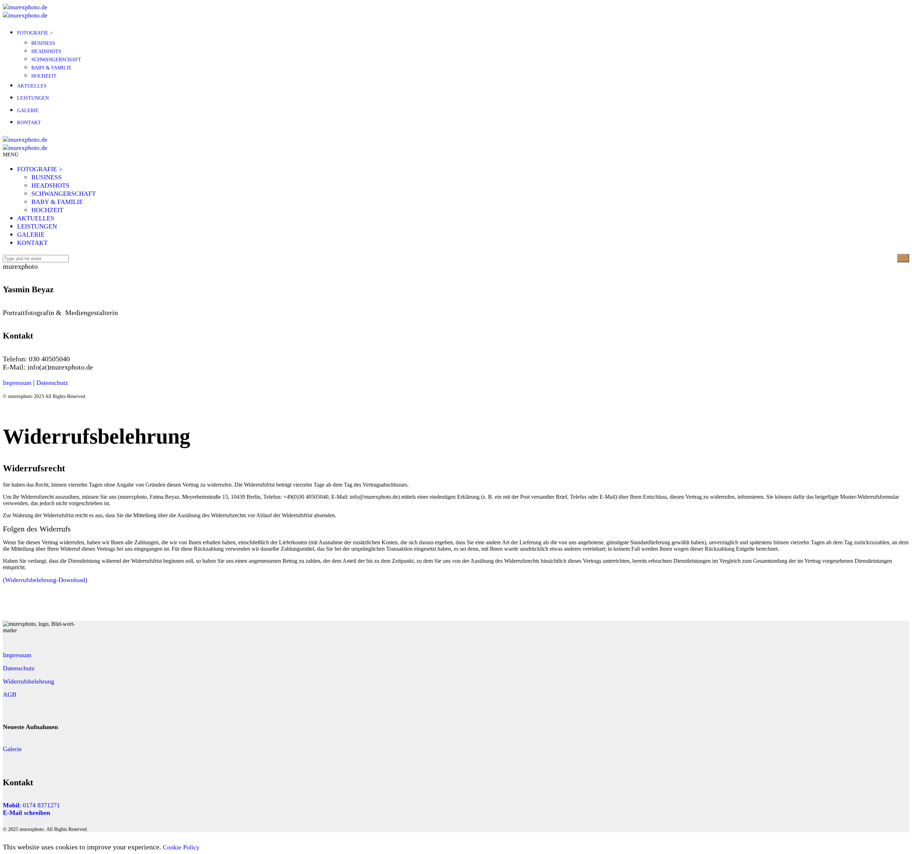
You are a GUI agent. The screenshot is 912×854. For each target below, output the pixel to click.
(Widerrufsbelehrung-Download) (45, 579)
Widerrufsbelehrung (28, 681)
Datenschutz (52, 382)
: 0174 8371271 (31, 805)
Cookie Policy (181, 847)
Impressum (17, 382)
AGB (9, 694)
